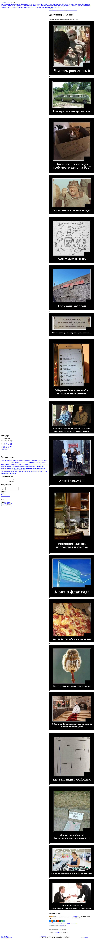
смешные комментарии (15, 471)
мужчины (31, 466)
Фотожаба (38, 7)
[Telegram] (64, 921)
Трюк (51, 8)
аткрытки (22, 462)
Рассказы (20, 7)
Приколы (3, 2)
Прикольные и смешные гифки (32, 460)
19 (1, 446)
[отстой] (50, 916)
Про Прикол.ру (5, 936)
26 (1, 447)
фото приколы (11, 473)
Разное (14, 7)
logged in (57, 932)
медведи (22, 466)
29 (6, 447)
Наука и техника (27, 5)
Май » (5, 449)
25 (11, 446)
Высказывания (25, 4)
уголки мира (44, 471)
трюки (35, 471)
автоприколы (15, 462)
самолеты (7, 471)
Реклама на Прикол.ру (6, 937)
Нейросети (36, 5)
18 (11, 444)
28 (4, 447)
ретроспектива (40, 469)
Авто (2, 4)
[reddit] (58, 921)
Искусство (78, 4)
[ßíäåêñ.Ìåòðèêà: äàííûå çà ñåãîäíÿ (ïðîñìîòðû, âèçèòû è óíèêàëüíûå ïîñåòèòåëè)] (84, 937)
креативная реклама (17, 466)
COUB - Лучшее (5, 460)
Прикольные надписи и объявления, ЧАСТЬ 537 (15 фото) (63, 10)
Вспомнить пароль (5, 496)
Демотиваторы (19, 460)
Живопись (44, 4)
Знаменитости (57, 4)
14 (4, 444)
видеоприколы (35, 462)
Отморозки (43, 5)
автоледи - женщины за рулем (6, 462)
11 (11, 443)
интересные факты (39, 464)
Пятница (9, 7)
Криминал (3, 5)
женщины (13, 464)
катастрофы (45, 464)
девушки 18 (7, 464)
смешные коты (26, 471)
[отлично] (54, 916)
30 (8, 447)
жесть (17, 464)
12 (1, 444)
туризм (39, 471)
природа (27, 469)
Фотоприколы (46, 7)
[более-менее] (52, 916)
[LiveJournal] (60, 921)
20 (3, 446)
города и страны (35, 4)
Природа (3, 7)
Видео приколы (15, 4)
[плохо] (51, 916)
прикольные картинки (13, 468)
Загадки (50, 4)
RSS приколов (7, 502)
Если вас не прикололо (6, 939)
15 (6, 444)
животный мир (24, 464)
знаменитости (32, 464)
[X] (56, 921)
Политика (73, 5)
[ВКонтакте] (50, 921)
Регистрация (4, 494)
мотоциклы (26, 466)
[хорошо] (53, 916)
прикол (62, 925)
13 (3, 444)
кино (48, 464)
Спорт (32, 7)
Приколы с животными (83, 5)
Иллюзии (71, 4)
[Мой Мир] (54, 921)
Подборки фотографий (53, 5)
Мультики (18, 5)
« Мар (2, 449)
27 (3, 447)
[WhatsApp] (62, 921)
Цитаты (53, 7)
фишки (3, 473)
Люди (9, 5)
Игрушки (65, 4)
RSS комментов (8, 503)
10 (10, 443)
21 (4, 446)
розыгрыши (3, 471)
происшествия (33, 469)
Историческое (86, 4)
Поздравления (65, 5)
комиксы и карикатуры (7, 466)
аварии (46, 460)
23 (8, 446)
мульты (34, 466)
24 (10, 446)
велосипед (26, 462)
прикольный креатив (20, 469)
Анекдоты (7, 4)
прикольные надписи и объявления (29, 468)
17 (10, 444)
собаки (32, 471)
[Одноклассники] (52, 921)
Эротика (59, 7)
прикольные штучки (9, 469)
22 (6, 446)
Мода (13, 5)
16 (8, 444)
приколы (43, 936)
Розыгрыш (27, 7)
